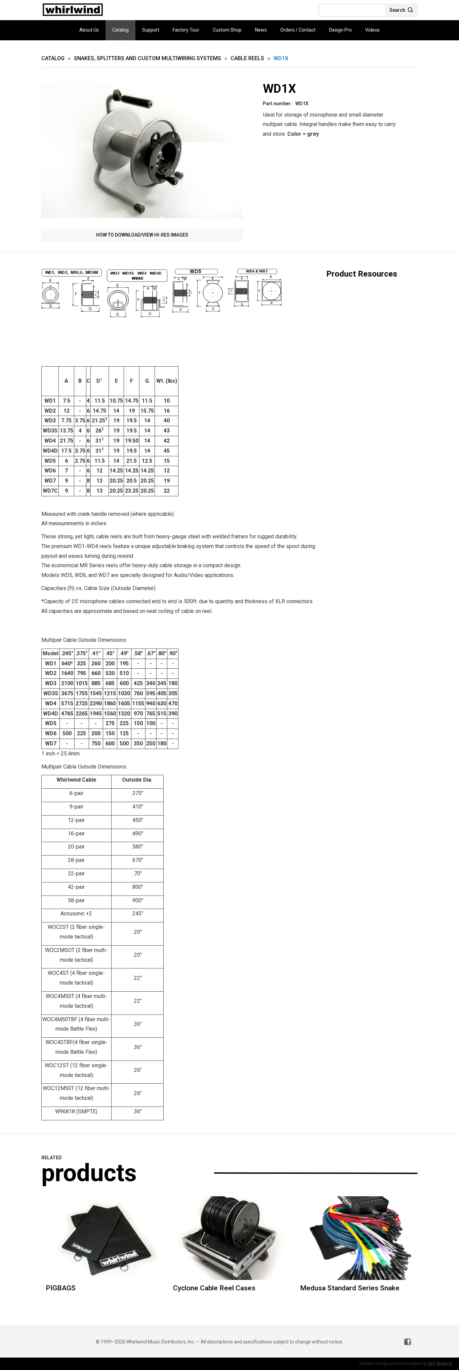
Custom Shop (227, 30)
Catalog (120, 30)
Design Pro (340, 30)
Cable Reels (247, 58)
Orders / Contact (298, 30)
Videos (372, 30)
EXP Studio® (440, 1363)
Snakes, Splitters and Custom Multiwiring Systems (147, 58)
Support (150, 30)
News (261, 30)
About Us (89, 30)
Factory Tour (186, 30)
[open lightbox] (142, 151)
